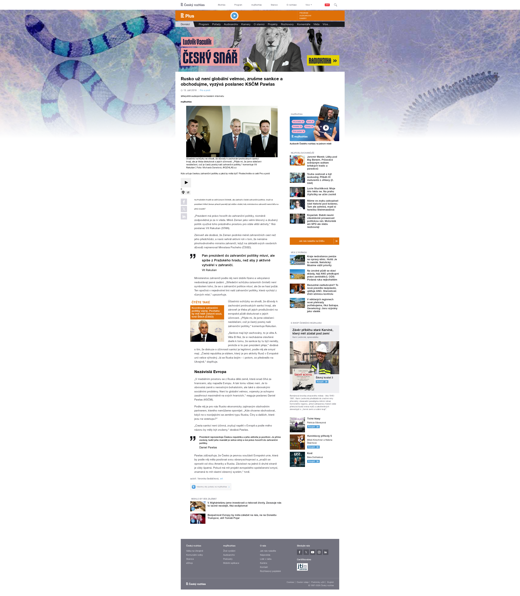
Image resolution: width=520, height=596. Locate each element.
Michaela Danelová (212, 167)
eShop (189, 563)
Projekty (273, 24)
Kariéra (263, 563)
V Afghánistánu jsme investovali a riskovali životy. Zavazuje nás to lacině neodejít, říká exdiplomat (244, 504)
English (330, 582)
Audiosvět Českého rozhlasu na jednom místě (310, 144)
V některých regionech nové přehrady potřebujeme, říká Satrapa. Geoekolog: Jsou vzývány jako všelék (323, 305)
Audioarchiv (305, 16)
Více (326, 24)
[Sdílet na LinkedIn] (184, 216)
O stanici (259, 24)
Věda (316, 24)
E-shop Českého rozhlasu (306, 323)
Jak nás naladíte (268, 551)
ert (221, 478)
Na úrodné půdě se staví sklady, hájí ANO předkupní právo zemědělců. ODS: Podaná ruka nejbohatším (323, 275)
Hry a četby (297, 122)
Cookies (290, 582)
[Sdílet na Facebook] (184, 202)
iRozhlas (221, 5)
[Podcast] (183, 193)
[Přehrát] (186, 182)
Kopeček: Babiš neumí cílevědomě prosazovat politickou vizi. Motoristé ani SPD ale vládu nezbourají (321, 221)
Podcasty (228, 559)
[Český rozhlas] (193, 5)
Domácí (185, 24)
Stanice (274, 5)
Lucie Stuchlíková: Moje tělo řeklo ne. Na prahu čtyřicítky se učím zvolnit (321, 191)
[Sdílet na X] (184, 209)
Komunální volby (194, 555)
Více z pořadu (299, 252)
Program (238, 5)
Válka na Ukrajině (194, 551)
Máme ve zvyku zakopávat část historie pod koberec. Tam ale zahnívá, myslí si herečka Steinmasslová (322, 205)
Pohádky (296, 126)
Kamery (303, 18)
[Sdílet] (188, 193)
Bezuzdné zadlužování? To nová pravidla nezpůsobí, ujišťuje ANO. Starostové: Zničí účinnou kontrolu (322, 289)
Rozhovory (287, 24)
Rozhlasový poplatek (270, 571)
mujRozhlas (256, 5)
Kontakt (264, 567)
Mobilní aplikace (231, 563)
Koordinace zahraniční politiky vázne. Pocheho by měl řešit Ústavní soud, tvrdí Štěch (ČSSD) (207, 312)
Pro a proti (205, 90)
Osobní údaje (303, 582)
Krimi (309, 122)
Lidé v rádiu (266, 559)
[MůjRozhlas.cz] (186, 102)
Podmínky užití (318, 582)
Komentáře (303, 24)
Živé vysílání (297, 131)
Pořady (216, 24)
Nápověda (265, 555)
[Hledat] (335, 5)
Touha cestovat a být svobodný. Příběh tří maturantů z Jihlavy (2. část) (320, 178)
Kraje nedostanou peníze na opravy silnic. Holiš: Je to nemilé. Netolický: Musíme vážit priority (322, 261)
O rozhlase (292, 5)
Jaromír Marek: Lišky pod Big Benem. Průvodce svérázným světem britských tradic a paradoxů (322, 162)
